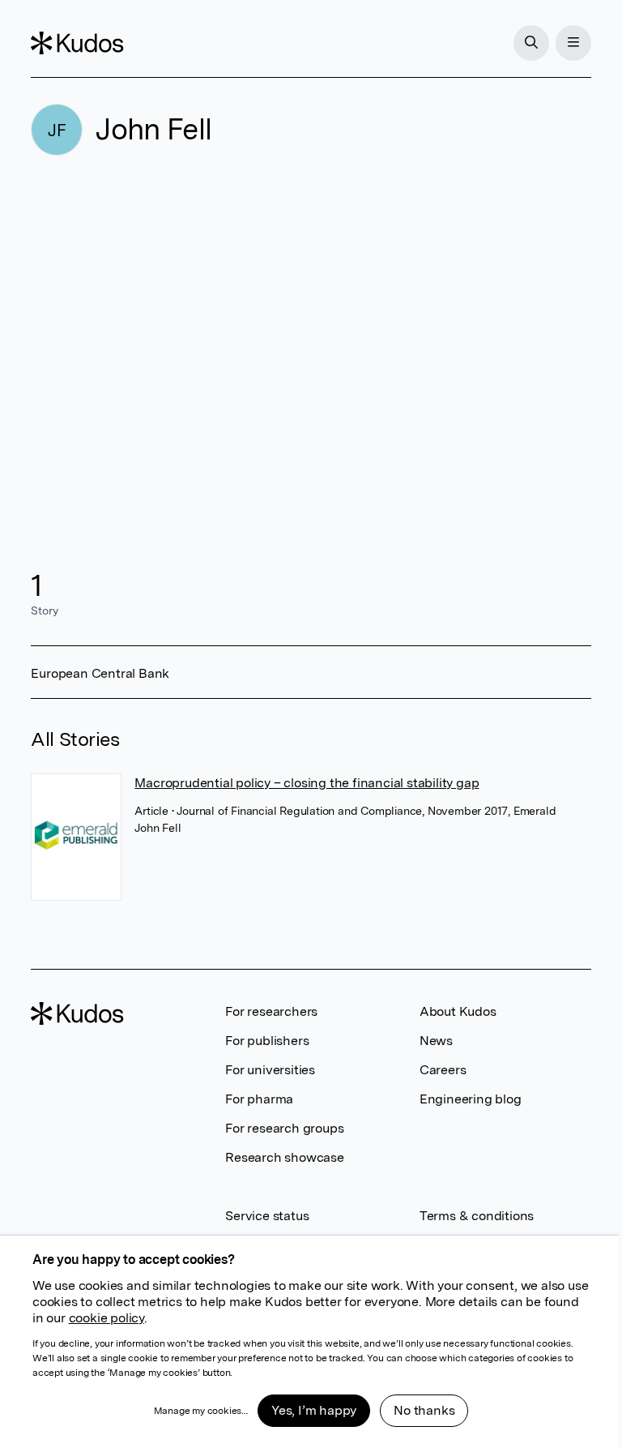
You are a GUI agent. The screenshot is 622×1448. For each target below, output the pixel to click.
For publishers (267, 1040)
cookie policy (106, 1318)
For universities (270, 1069)
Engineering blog (471, 1099)
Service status (267, 1215)
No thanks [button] (424, 1410)
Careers (443, 1069)
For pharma (259, 1099)
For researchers (271, 1011)
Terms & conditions (477, 1215)
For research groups (284, 1128)
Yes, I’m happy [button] (313, 1410)
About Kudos (458, 1011)
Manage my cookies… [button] (201, 1410)
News (436, 1040)
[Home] (77, 43)
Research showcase (284, 1157)
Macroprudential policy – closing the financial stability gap (306, 782)
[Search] (531, 43)
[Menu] (573, 43)
